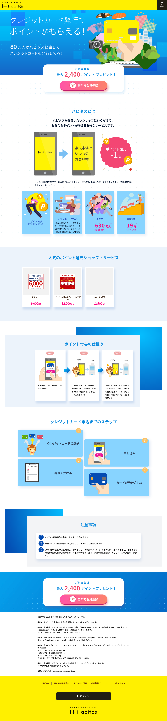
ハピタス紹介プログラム (55, 632)
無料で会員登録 (88, 85)
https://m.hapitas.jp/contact (62, 671)
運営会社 (46, 683)
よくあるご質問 (80, 683)
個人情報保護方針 (61, 683)
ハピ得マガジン (118, 683)
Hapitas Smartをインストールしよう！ (61, 640)
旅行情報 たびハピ (99, 683)
